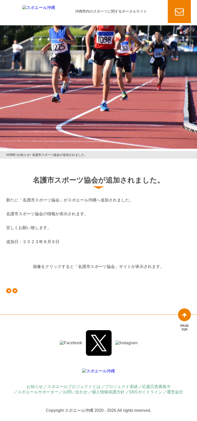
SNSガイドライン (145, 392)
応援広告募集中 (156, 386)
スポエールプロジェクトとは (74, 386)
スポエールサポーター (37, 392)
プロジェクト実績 (121, 386)
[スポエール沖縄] (38, 7)
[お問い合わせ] (179, 11)
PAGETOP (184, 327)
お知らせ (23, 155)
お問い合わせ (75, 392)
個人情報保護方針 (108, 392)
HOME (10, 155)
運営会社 (175, 392)
